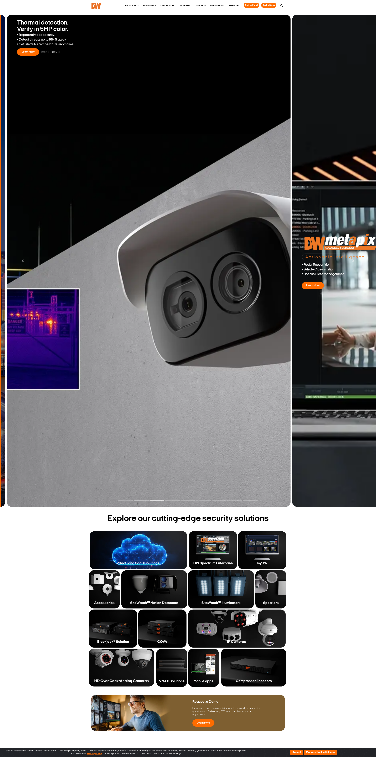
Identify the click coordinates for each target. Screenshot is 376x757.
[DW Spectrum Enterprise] (213, 550)
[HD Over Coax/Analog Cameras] (121, 668)
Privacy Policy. (94, 753)
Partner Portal (251, 5)
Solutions (149, 6)
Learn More (223, 56)
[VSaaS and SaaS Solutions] (138, 550)
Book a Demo (269, 5)
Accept (296, 752)
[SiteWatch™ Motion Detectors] (154, 589)
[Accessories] (104, 589)
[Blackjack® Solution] (113, 629)
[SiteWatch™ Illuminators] (221, 589)
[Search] (281, 5)
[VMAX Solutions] (171, 668)
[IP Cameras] (236, 629)
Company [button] (166, 6)
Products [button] (130, 6)
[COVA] (162, 629)
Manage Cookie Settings (320, 752)
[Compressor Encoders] (253, 668)
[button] (22, 261)
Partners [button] (216, 6)
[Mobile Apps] (204, 668)
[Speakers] (270, 589)
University (185, 6)
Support (234, 6)
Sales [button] (199, 6)
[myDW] (262, 550)
